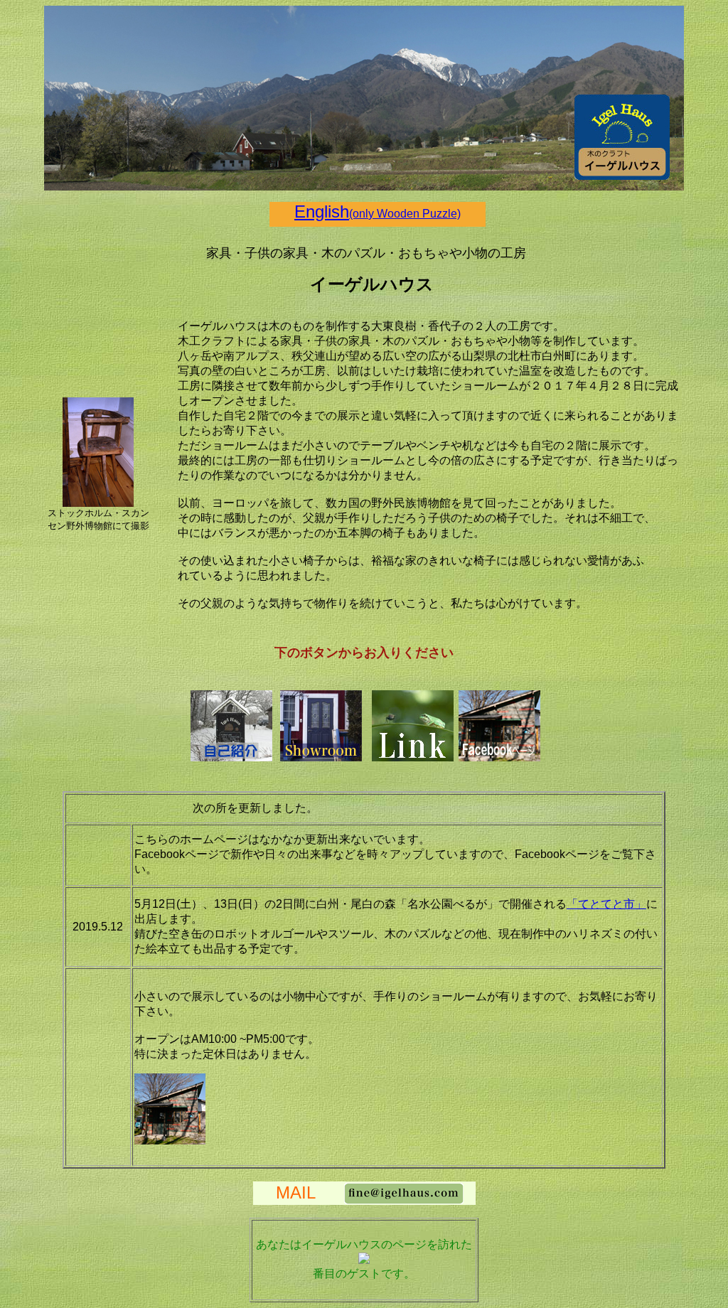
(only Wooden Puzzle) (405, 214)
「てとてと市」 (606, 904)
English (321, 211)
